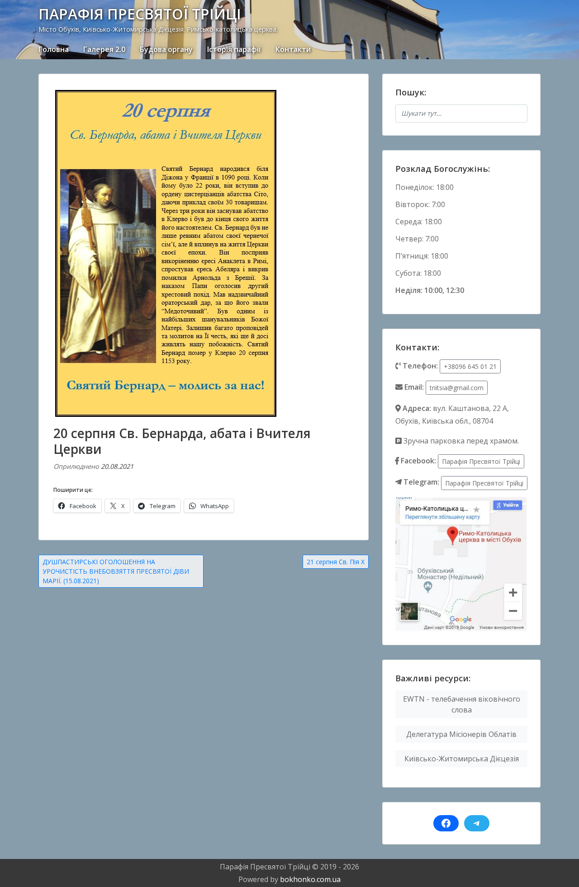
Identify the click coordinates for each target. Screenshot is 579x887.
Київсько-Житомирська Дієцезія (461, 759)
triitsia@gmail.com (457, 387)
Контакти (293, 49)
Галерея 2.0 (104, 49)
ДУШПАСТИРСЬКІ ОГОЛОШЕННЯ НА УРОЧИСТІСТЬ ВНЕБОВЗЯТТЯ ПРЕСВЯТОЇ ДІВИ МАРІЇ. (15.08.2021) (116, 571)
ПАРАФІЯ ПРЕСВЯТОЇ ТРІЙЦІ (139, 14)
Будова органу (166, 49)
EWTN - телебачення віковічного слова (461, 704)
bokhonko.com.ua (310, 879)
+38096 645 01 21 (470, 366)
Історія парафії (234, 49)
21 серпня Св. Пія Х (336, 561)
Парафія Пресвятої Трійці (481, 461)
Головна (53, 49)
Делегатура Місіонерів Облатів (461, 734)
